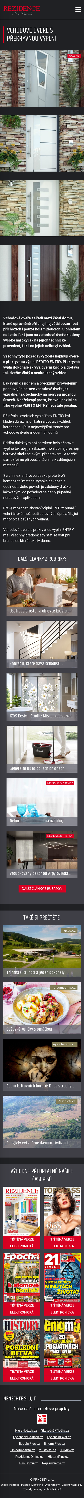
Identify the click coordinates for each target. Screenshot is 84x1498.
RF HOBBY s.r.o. (43, 1479)
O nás (4, 1484)
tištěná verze (22, 1239)
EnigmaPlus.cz (54, 1444)
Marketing (37, 1484)
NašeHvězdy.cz (26, 1430)
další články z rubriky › (42, 888)
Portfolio (14, 1484)
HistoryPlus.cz (58, 1457)
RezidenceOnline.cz (29, 1457)
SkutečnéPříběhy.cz (55, 1430)
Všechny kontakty (72, 1484)
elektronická (21, 1246)
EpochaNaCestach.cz (28, 1437)
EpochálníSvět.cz (59, 1437)
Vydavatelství (52, 1484)
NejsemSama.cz (53, 1463)
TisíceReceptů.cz (22, 1450)
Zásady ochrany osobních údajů (42, 1489)
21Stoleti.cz (47, 1450)
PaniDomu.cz (28, 1463)
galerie (74, 55)
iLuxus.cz (67, 1450)
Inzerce (25, 1484)
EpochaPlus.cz (29, 1444)
